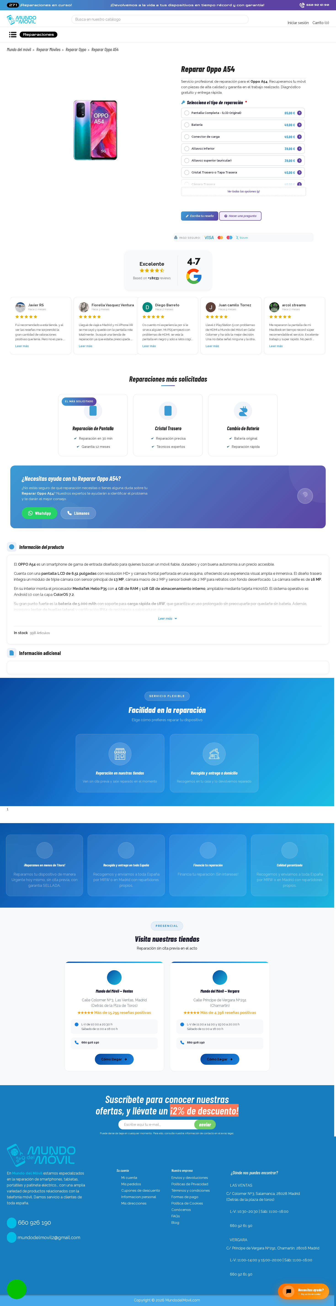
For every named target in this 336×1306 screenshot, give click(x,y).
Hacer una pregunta (242, 216)
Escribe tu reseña (202, 216)
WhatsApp (43, 513)
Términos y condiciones (190, 1190)
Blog (175, 1223)
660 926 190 (33, 1222)
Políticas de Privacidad (189, 1184)
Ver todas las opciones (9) (243, 191)
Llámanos (81, 513)
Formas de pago (184, 1197)
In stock (21, 633)
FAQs (175, 1216)
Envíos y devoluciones (189, 1178)
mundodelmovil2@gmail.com (48, 1237)
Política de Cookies (187, 1203)
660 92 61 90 (241, 1226)
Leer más (22, 346)
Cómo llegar (111, 1059)
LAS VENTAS (241, 1185)
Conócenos (181, 1210)
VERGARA (238, 1240)
